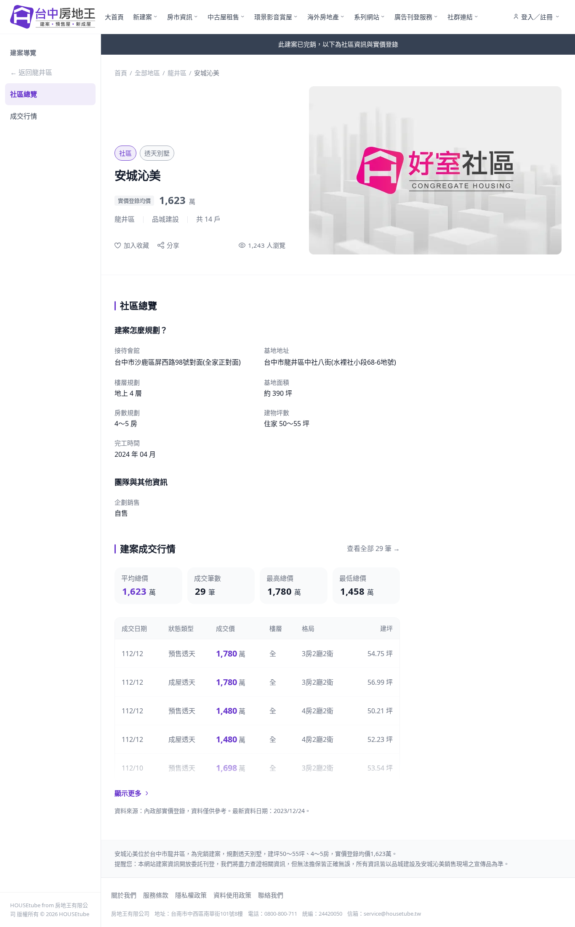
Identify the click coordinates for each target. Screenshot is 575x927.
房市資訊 (179, 17)
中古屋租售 (223, 17)
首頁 (120, 73)
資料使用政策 (232, 895)
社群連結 (460, 17)
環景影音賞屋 (273, 17)
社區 (125, 153)
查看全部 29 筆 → (373, 548)
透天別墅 (157, 153)
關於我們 (123, 895)
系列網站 (366, 17)
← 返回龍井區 (31, 72)
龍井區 (177, 73)
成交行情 (23, 116)
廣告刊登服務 (413, 17)
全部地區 (147, 73)
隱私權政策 (191, 895)
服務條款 (155, 895)
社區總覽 (23, 94)
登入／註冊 (537, 17)
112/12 (132, 653)
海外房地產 (323, 17)
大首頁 (114, 17)
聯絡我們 (270, 895)
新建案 (142, 17)
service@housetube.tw (392, 913)
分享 (173, 245)
